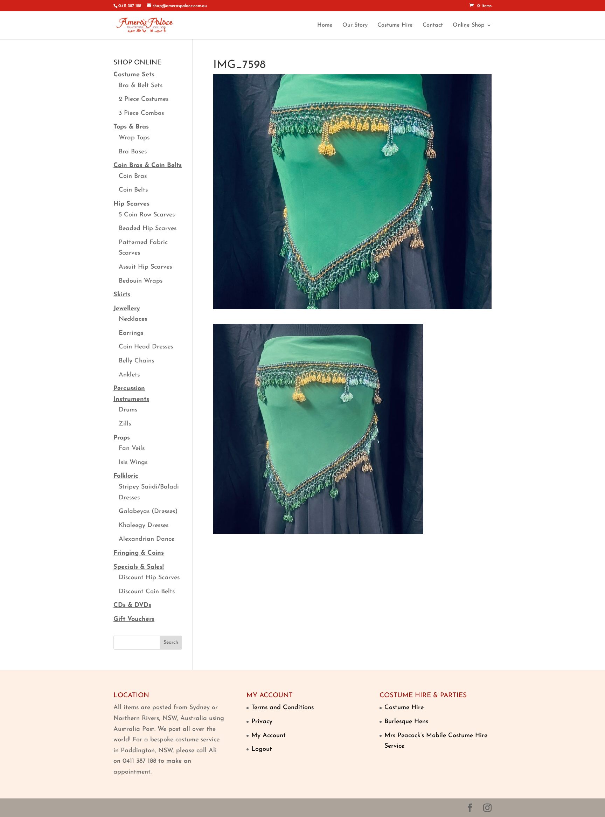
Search (171, 642)
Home (325, 25)
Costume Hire (395, 25)
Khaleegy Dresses (143, 525)
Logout (261, 749)
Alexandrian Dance (146, 539)
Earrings (131, 333)
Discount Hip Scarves (149, 578)
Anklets (129, 375)
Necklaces (133, 319)
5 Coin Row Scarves (147, 215)
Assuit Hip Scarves (145, 267)
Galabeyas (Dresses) (148, 511)
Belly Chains (136, 361)
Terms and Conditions (282, 708)
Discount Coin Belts (147, 592)
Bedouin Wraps (140, 281)
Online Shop (469, 25)
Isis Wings (133, 462)
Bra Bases (133, 152)
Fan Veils (132, 448)
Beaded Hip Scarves (147, 229)
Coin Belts (133, 190)
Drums (128, 410)
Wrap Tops (134, 138)
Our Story (355, 25)
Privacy (261, 722)
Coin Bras (133, 176)
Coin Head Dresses (146, 347)
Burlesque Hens (406, 722)
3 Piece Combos (141, 113)
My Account (268, 736)
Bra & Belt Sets (140, 86)
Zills (125, 424)
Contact (433, 25)
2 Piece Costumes (143, 99)
